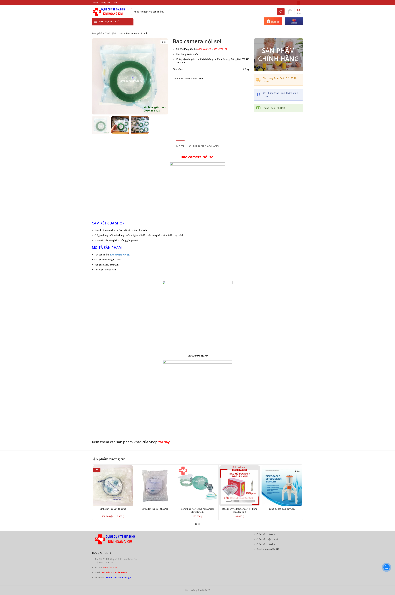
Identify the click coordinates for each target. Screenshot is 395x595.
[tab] (180, 144)
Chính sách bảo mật (266, 534)
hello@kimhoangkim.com (114, 572)
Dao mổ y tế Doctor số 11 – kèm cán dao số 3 (239, 510)
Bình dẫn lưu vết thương (113, 508)
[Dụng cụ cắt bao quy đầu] (282, 485)
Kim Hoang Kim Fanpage (118, 577)
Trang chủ (97, 33)
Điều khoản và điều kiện (268, 549)
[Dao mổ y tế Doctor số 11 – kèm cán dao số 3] (239, 485)
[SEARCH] (281, 11)
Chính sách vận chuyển (267, 539)
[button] (196, 524)
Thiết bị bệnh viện (114, 33)
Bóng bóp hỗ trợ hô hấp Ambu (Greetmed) (197, 510)
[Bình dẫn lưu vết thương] (155, 485)
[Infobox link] (273, 21)
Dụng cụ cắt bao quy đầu (281, 508)
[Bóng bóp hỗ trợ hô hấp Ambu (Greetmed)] (197, 485)
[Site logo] (110, 11)
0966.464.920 (110, 567)
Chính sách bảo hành (266, 544)
